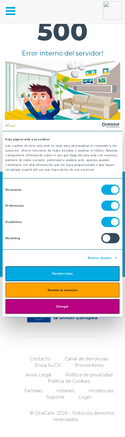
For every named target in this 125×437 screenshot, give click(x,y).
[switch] (110, 206)
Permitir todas (62, 273)
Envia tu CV (48, 365)
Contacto (40, 359)
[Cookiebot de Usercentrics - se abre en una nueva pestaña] (91, 125)
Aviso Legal (38, 375)
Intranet (65, 391)
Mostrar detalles (100, 257)
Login (85, 397)
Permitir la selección (63, 290)
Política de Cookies (69, 381)
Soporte (55, 397)
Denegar (62, 306)
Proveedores (89, 365)
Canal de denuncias (86, 359)
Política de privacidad (89, 375)
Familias (33, 391)
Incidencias (100, 391)
